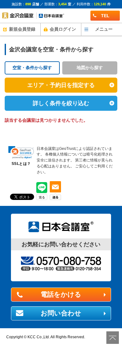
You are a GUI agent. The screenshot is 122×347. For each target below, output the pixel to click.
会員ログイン (63, 29)
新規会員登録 (22, 29)
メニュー (104, 29)
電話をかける (61, 294)
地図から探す (90, 67)
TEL (105, 15)
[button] (21, 152)
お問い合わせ (61, 313)
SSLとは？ (21, 163)
